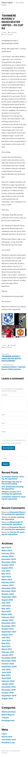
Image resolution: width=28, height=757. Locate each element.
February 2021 (8, 652)
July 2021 (6, 637)
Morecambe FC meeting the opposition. (12, 523)
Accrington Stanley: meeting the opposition (13, 478)
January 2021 (7, 655)
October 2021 (8, 629)
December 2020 (9, 658)
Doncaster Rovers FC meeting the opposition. (13, 528)
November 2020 (9, 661)
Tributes (5, 718)
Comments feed (9, 740)
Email (3, 423)
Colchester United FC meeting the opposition (14, 498)
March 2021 (7, 649)
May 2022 (6, 608)
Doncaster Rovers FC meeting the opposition (13, 513)
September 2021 (9, 632)
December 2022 (9, 588)
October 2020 (8, 664)
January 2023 (8, 585)
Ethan (4, 32)
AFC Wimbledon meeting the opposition (12, 488)
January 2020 (8, 684)
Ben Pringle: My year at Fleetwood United (12, 483)
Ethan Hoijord (7, 2)
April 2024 (6, 548)
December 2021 (9, 623)
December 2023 (9, 559)
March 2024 (7, 550)
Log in (4, 734)
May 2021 (6, 643)
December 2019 (9, 687)
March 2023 (7, 579)
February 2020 (8, 681)
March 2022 (7, 614)
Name (4, 414)
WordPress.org (8, 742)
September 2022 (9, 597)
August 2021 (7, 635)
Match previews (7, 347)
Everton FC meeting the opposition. (13, 533)
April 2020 (6, 678)
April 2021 (6, 646)
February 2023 (8, 582)
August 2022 (7, 600)
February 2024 (8, 553)
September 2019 (9, 696)
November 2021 (9, 626)
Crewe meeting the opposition (13, 518)
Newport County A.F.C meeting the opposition (12, 493)
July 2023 (6, 571)
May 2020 (6, 675)
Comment (5, 395)
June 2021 (6, 640)
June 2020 (6, 672)
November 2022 (9, 591)
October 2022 (8, 594)
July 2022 (6, 603)
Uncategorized (8, 720)
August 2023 (7, 568)
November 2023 (9, 562)
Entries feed (7, 737)
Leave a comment (8, 34)
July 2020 (6, 669)
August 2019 (7, 698)
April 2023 (6, 577)
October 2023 (8, 565)
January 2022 (8, 620)
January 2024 (8, 556)
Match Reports (8, 715)
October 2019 (8, 693)
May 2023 (6, 574)
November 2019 (9, 690)
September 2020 (9, 666)
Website (4, 431)
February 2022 (8, 617)
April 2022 (6, 611)
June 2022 (6, 606)
